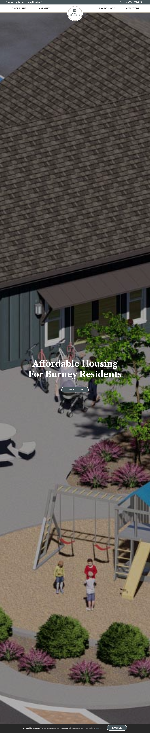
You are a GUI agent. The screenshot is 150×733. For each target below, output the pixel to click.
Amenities (44, 8)
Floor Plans (19, 8)
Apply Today (133, 8)
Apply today (75, 389)
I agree (117, 727)
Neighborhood (106, 8)
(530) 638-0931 (135, 2)
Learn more (100, 728)
